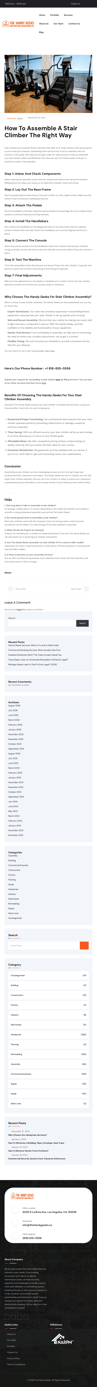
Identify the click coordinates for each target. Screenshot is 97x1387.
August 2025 (14, 753)
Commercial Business (18, 865)
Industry (12, 894)
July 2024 (13, 801)
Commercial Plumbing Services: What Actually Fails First (34, 650)
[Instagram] (93, 4)
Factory (11, 875)
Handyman (13, 889)
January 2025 (14, 777)
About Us (43, 23)
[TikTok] (86, 4)
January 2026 (14, 729)
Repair (11, 908)
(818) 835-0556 (32, 1238)
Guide (11, 884)
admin (20, 118)
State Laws (13, 913)
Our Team (58, 23)
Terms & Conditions (16, 1364)
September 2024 (16, 796)
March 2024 (14, 816)
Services (68, 15)
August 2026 (14, 705)
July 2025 (13, 758)
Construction (14, 870)
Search (11, 618)
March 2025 (14, 768)
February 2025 (15, 772)
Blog (41, 32)
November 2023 (15, 835)
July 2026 (13, 710)
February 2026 (15, 724)
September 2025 (16, 748)
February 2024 (15, 820)
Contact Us (74, 23)
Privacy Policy (13, 1358)
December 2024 (15, 782)
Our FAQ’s (11, 1340)
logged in (20, 609)
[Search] (89, 23)
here (58, 379)
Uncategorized (15, 918)
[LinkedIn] (90, 4)
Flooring (12, 879)
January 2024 (14, 825)
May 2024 (13, 811)
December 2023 (15, 830)
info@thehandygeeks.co (37, 1225)
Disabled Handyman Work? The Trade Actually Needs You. (35, 655)
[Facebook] (82, 4)
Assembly (13, 855)
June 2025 (13, 763)
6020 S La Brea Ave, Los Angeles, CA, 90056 (50, 1212)
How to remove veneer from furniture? (28, 1150)
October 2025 (14, 744)
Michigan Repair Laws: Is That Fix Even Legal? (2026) (32, 664)
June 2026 (13, 715)
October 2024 (14, 792)
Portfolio (54, 15)
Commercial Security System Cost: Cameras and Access (36, 1158)
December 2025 (15, 734)
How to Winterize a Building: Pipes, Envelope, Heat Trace (36, 1143)
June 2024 (13, 806)
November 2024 (15, 787)
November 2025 (15, 739)
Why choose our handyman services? (27, 1135)
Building (12, 860)
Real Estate (13, 899)
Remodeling (13, 903)
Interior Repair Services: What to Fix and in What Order (33, 645)
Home (42, 15)
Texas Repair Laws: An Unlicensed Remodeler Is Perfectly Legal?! (38, 659)
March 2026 (14, 720)
